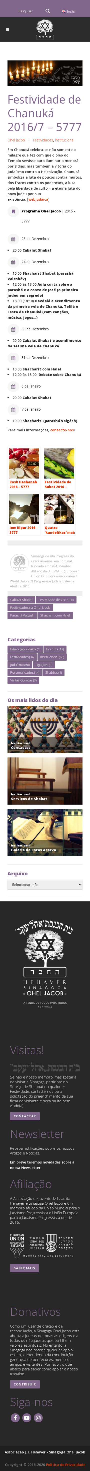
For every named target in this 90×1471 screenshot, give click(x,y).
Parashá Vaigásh (22, 615)
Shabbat (53, 672)
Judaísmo (20, 664)
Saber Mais (24, 1268)
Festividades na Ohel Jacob (30, 607)
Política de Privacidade (65, 1464)
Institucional (64, 140)
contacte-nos (62, 430)
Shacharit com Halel (55, 615)
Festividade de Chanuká (56, 599)
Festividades (43, 140)
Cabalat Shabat (21, 599)
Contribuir (25, 1384)
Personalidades (24, 672)
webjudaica (38, 199)
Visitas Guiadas (23, 680)
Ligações (44, 664)
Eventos (55, 649)
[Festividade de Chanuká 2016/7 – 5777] (45, 73)
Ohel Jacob (16, 140)
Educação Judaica (25, 649)
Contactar (25, 1116)
